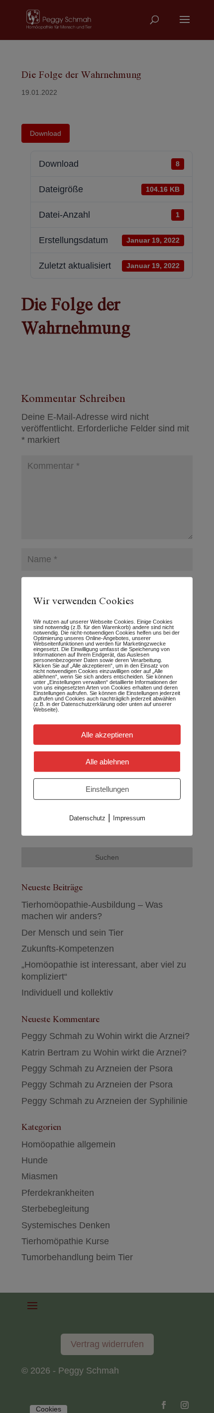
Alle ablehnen (107, 761)
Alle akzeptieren (107, 734)
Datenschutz (87, 818)
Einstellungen (107, 789)
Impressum (129, 818)
